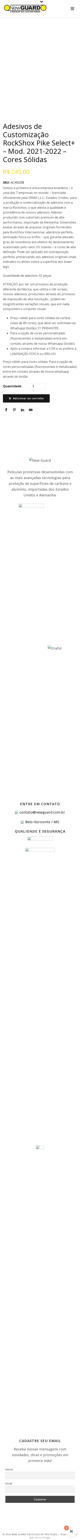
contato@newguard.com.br (42, 812)
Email (8, 1483)
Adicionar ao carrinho (28, 398)
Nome (9, 1469)
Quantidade (12, 386)
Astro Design (42, 1537)
